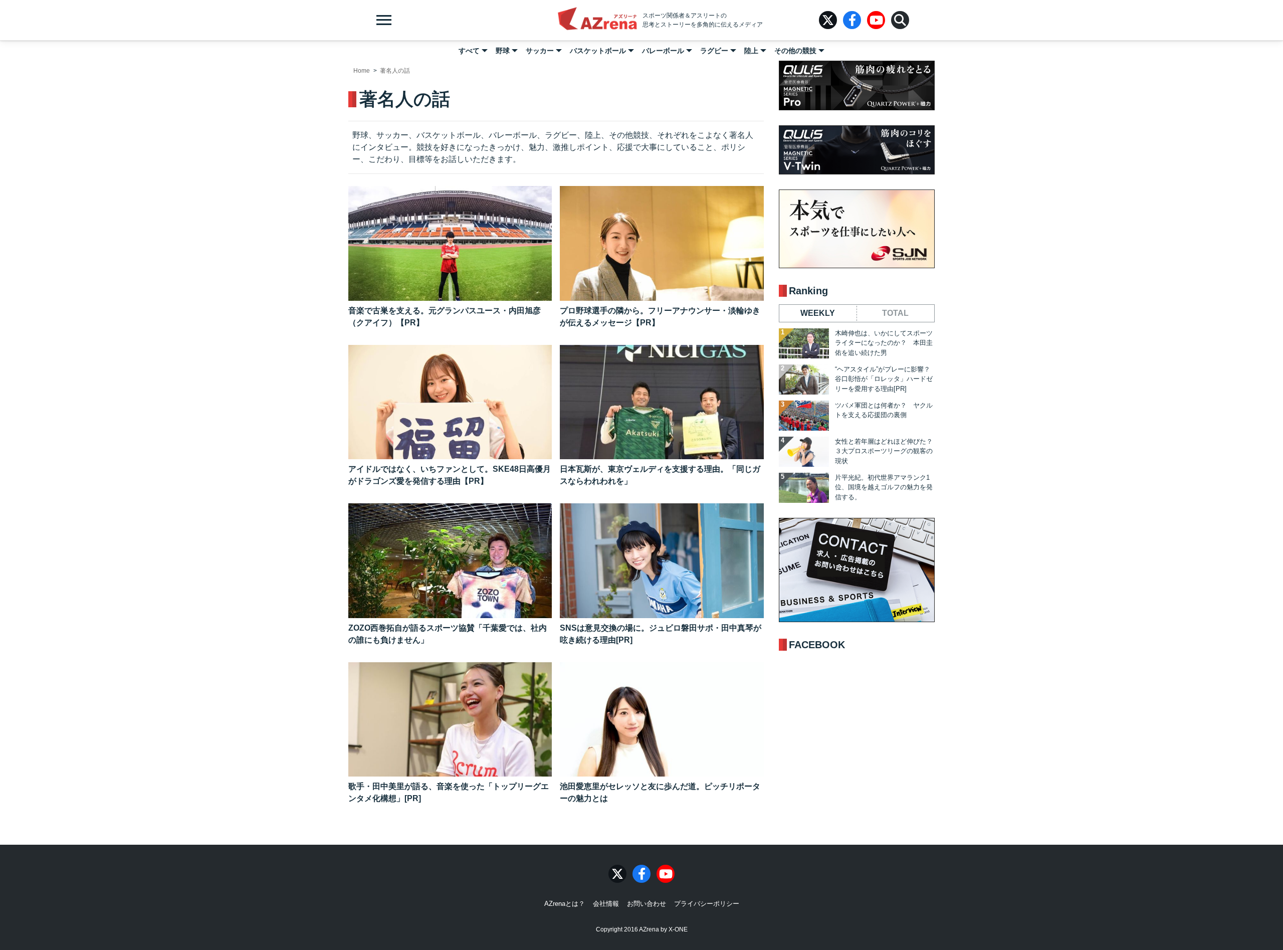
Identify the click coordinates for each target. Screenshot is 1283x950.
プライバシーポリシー (706, 903)
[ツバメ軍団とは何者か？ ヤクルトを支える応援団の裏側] (804, 416)
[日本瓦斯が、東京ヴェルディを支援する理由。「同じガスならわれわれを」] (661, 402)
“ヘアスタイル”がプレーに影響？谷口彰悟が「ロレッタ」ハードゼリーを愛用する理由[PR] (884, 379)
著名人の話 (395, 70)
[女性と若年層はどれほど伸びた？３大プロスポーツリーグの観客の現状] (804, 452)
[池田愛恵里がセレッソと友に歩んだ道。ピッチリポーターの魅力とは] (661, 719)
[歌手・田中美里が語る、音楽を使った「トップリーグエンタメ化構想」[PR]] (450, 719)
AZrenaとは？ (564, 903)
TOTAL (895, 313)
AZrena (597, 20)
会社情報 (606, 903)
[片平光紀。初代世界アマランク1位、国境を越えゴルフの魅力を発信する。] (804, 488)
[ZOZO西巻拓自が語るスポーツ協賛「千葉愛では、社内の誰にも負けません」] (450, 560)
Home (361, 70)
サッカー (540, 51)
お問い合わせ (646, 903)
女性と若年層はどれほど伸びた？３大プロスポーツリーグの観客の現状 (884, 451)
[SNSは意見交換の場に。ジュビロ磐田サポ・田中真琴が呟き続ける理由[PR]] (661, 560)
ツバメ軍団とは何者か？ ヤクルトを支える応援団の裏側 (884, 410)
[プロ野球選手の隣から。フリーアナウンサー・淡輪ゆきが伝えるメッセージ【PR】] (661, 243)
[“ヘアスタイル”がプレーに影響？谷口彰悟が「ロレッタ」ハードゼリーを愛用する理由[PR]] (804, 379)
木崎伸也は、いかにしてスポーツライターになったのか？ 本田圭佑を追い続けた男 (884, 342)
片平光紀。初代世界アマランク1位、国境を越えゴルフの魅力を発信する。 (884, 487)
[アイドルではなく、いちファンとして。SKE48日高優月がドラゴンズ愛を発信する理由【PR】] (450, 402)
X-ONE (678, 929)
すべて (469, 51)
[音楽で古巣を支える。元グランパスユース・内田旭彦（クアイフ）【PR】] (450, 243)
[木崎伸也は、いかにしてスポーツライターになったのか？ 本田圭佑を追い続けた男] (804, 343)
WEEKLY (817, 313)
